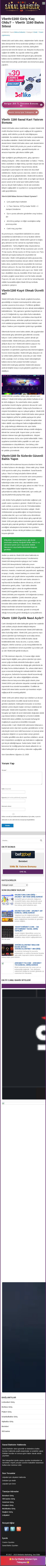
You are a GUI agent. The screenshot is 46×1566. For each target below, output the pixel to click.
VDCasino (6, 1431)
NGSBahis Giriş (8, 1509)
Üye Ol (23, 872)
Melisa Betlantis (19, 32)
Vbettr (35, 32)
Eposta (14, 797)
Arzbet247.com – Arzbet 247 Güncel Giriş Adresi (28, 912)
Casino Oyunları (8, 1542)
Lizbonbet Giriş (8, 1402)
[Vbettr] (23, 98)
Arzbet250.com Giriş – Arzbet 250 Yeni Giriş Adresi (28, 896)
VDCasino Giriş (8, 1499)
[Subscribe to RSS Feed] (18, 1531)
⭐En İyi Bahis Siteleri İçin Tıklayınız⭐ (23, 1561)
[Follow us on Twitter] (12, 1531)
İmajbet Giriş (7, 1512)
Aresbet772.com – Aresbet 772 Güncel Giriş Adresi (28, 964)
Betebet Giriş (8, 1496)
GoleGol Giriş (8, 1502)
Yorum (4, 770)
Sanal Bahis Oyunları (10, 1545)
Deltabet (5, 1481)
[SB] (22, 11)
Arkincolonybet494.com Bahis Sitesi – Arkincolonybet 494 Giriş (27, 947)
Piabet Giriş (7, 1412)
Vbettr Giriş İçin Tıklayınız (21, 112)
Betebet (5, 1426)
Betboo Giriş (7, 1407)
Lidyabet (5, 1477)
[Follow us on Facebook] (6, 1531)
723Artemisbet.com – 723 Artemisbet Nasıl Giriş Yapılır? (27, 929)
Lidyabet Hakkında (19, 1477)
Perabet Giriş (7, 1505)
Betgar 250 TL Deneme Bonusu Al (21, 105)
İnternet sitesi (6, 806)
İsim (6, 789)
